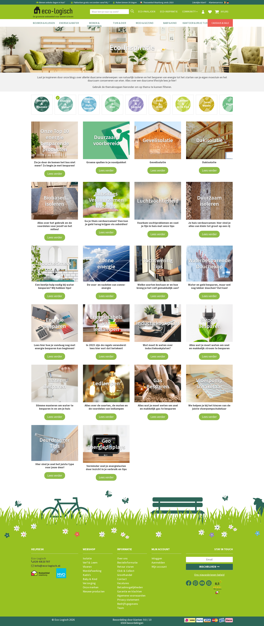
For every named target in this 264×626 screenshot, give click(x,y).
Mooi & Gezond (144, 22)
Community (189, 11)
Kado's (87, 575)
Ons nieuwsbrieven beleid (209, 574)
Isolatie (87, 558)
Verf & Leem (90, 562)
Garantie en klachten (129, 591)
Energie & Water (69, 22)
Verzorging (89, 583)
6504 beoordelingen (132, 623)
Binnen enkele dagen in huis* (52, 2)
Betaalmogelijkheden (130, 587)
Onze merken (91, 587)
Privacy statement (128, 599)
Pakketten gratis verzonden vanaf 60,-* (91, 2)
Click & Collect (125, 571)
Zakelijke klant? (199, 2)
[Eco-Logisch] (52, 10)
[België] (225, 2)
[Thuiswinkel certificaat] (40, 573)
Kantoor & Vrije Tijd (195, 22)
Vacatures (123, 583)
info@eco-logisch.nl (47, 565)
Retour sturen (125, 566)
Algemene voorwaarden (131, 595)
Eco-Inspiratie (169, 11)
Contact (122, 579)
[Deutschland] (228, 2)
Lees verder (54, 173)
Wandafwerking (92, 571)
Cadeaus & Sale (220, 22)
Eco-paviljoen (146, 11)
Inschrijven (208, 566)
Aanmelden (158, 562)
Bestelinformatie (127, 562)
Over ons (122, 558)
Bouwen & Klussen (44, 22)
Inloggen (157, 558)
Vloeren (87, 566)
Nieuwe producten (94, 591)
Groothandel (124, 575)
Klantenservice (216, 2)
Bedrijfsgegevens (127, 604)
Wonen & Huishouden (94, 24)
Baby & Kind (170, 22)
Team (120, 608)
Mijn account (159, 566)
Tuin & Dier (119, 22)
